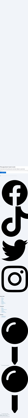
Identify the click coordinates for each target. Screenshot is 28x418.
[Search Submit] (1, 172)
